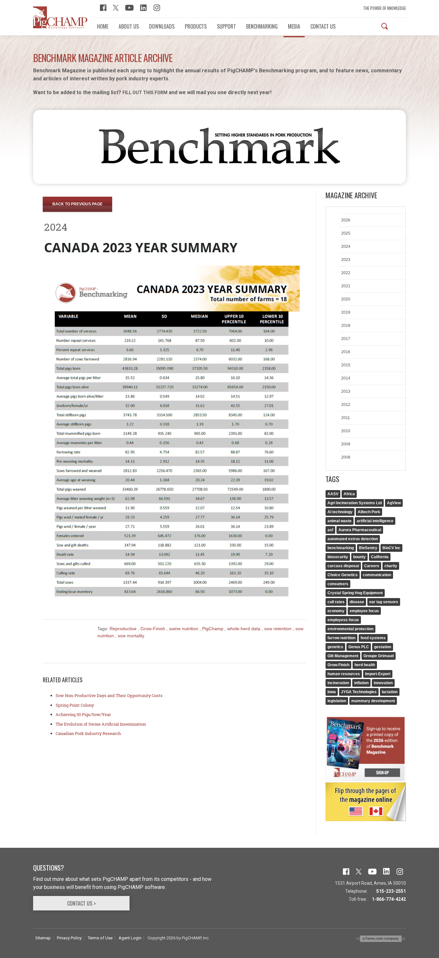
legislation (336, 701)
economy (336, 611)
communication (377, 575)
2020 (345, 299)
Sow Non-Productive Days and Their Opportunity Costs (109, 695)
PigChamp (213, 628)
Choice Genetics (342, 575)
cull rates (336, 602)
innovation (383, 683)
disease (357, 602)
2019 (345, 312)
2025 (345, 233)
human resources (343, 674)
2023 (345, 259)
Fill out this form (144, 92)
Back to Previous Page (77, 204)
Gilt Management (342, 656)
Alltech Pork (369, 512)
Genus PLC (358, 647)
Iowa (331, 692)
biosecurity (337, 557)
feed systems (373, 638)
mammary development (373, 701)
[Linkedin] (143, 7)
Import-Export (377, 674)
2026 (345, 220)
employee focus (364, 611)
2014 (345, 378)
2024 (345, 246)
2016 (345, 352)
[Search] (384, 26)
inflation (361, 683)
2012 (345, 404)
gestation (382, 647)
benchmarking (340, 548)
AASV (332, 494)
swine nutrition (184, 628)
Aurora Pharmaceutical (359, 530)
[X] (116, 7)
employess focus (343, 620)
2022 (345, 273)
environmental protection (350, 629)
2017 (345, 338)
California (380, 557)
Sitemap (43, 938)
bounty (359, 557)
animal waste (339, 521)
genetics (335, 647)
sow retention (278, 628)
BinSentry (368, 548)
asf (330, 530)
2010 (345, 431)
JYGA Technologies (359, 692)
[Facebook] (103, 7)
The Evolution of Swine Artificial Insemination (101, 724)
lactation (390, 692)
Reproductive (124, 628)
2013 (345, 391)
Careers (371, 566)
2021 (345, 286)
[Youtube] (129, 7)
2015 (345, 365)
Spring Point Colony (75, 705)
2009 (345, 444)
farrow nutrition (341, 638)
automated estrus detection (352, 539)
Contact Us (79, 903)
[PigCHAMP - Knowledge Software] (60, 17)
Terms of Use (100, 938)
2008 (345, 457)
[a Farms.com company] (381, 938)
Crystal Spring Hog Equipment (355, 593)
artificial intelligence (375, 521)
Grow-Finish (153, 628)
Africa (349, 494)
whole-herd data (244, 628)
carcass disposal (343, 566)
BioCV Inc (391, 548)
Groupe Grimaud (378, 656)
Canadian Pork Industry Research (88, 733)
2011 (345, 418)
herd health (364, 665)
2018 (345, 325)
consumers (337, 584)
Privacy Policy (69, 938)
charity (390, 566)
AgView (394, 503)
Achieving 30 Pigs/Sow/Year (83, 714)
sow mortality (131, 635)
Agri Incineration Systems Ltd (354, 503)
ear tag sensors (383, 602)
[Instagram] (156, 7)
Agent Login (130, 938)
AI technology (340, 512)
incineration (338, 683)
